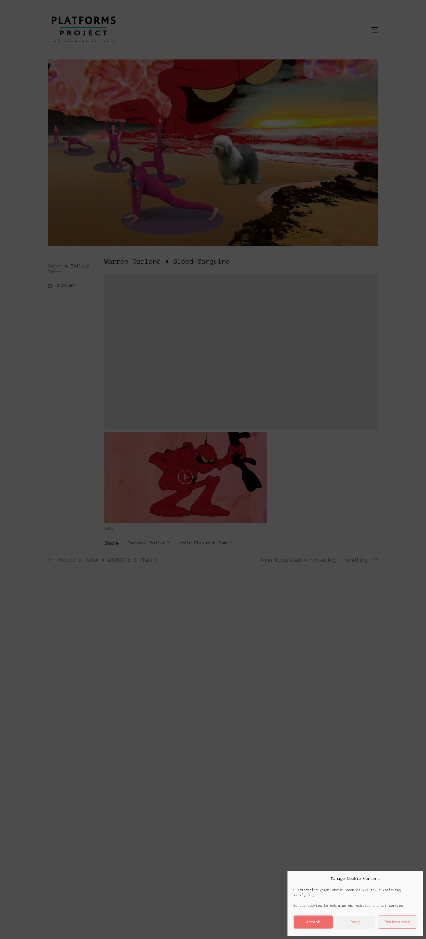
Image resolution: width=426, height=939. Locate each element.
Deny (355, 922)
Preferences (397, 922)
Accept (313, 922)
